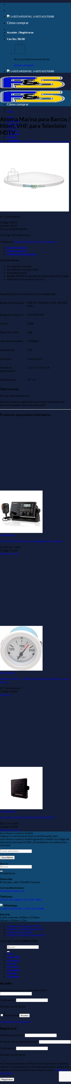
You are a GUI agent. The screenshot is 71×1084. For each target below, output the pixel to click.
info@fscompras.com (12, 890)
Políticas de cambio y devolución (26, 935)
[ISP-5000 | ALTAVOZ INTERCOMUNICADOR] (21, 808)
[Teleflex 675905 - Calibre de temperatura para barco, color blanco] (21, 669)
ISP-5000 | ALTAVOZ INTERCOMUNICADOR (27, 817)
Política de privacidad (19, 932)
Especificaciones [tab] (17, 247)
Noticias (12, 137)
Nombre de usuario (12, 1035)
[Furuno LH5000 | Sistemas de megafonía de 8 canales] (21, 531)
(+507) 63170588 (43, 16)
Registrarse (7, 1079)
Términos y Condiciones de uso (25, 929)
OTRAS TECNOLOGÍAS (23, 141)
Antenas (19, 241)
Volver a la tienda (24, 65)
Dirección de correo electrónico (19, 1041)
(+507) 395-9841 (31, 899)
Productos (13, 960)
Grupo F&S (13, 957)
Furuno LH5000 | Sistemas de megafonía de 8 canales (31, 541)
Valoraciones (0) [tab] (17, 250)
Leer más (5, 694)
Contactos (13, 976)
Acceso (24, 1015)
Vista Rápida (7, 535)
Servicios (12, 966)
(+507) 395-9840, (10, 899)
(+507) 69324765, (21, 16)
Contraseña (8, 999)
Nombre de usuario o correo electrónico (24, 990)
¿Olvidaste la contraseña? (15, 1021)
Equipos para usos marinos (54, 141)
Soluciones (13, 970)
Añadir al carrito (9, 553)
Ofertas (12, 963)
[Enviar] (1, 871)
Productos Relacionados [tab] (21, 254)
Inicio (3, 141)
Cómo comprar (18, 23)
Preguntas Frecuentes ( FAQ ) (24, 926)
